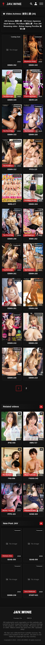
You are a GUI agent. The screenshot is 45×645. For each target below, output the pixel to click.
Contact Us (18, 618)
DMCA (29, 618)
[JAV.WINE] (23, 612)
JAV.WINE (14, 4)
